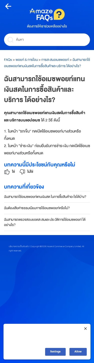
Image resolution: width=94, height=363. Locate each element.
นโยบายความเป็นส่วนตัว (19, 246)
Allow (78, 351)
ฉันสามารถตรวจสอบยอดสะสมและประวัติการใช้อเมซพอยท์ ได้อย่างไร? (44, 222)
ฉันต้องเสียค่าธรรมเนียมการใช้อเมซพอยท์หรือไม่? (37, 208)
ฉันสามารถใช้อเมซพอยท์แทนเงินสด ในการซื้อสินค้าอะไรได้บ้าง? (45, 196)
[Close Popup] (85, 329)
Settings (55, 351)
